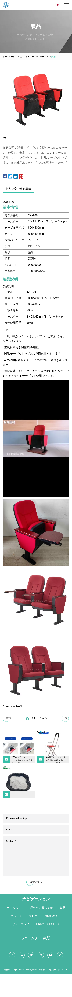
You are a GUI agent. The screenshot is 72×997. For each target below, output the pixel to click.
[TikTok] (60, 955)
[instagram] (50, 955)
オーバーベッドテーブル (36, 56)
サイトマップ (20, 924)
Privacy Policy (48, 924)
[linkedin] (22, 955)
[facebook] (12, 955)
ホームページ (9, 56)
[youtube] (41, 955)
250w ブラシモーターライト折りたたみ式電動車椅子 (22, 759)
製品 (20, 56)
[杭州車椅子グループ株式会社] (6, 5)
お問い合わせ (52, 916)
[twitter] (31, 955)
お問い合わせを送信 (18, 188)
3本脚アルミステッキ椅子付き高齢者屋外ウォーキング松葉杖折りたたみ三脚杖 (56, 759)
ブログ (33, 916)
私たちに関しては (41, 907)
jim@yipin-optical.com (57, 969)
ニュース (16, 916)
